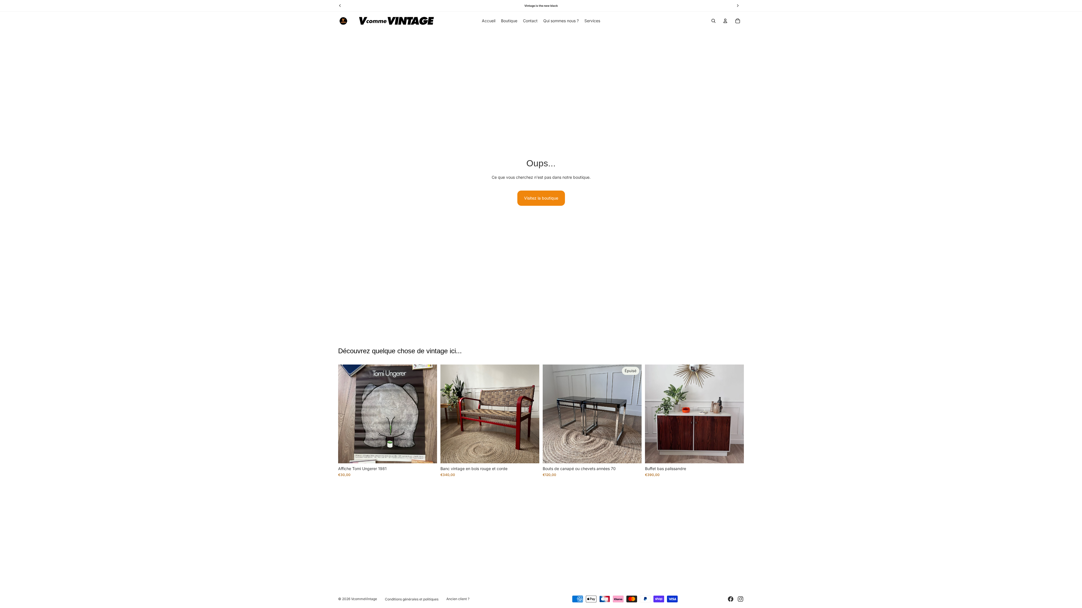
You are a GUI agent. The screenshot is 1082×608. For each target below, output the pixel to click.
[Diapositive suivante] (428, 414)
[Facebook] (730, 599)
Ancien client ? (457, 599)
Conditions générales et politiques (411, 599)
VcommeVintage (364, 599)
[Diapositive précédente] (346, 414)
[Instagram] (740, 599)
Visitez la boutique (541, 198)
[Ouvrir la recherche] (713, 21)
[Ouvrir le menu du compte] (725, 21)
